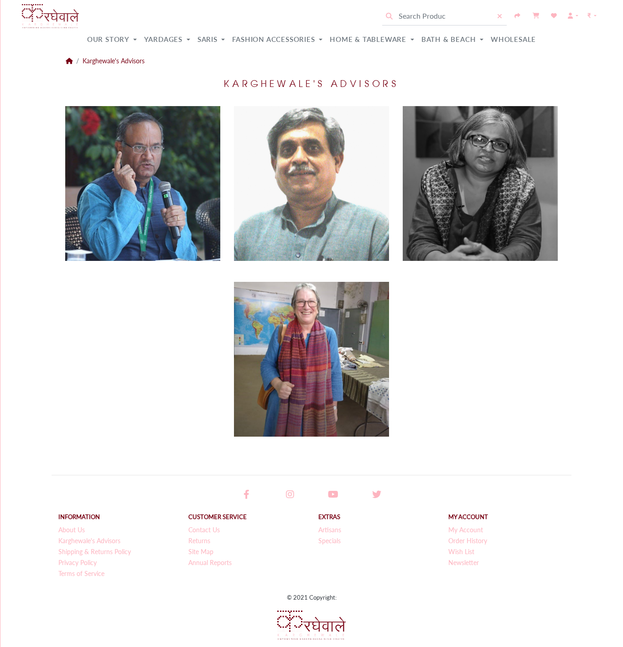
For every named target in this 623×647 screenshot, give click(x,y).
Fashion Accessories (274, 39)
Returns (199, 541)
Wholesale (513, 39)
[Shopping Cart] (536, 16)
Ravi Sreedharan (78, 221)
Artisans (329, 530)
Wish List (461, 551)
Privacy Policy (77, 562)
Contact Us (204, 530)
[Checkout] (518, 16)
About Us (71, 530)
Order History (467, 541)
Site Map (200, 551)
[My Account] (573, 16)
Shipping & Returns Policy (94, 551)
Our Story (109, 39)
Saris (208, 39)
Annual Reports (210, 562)
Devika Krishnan (415, 231)
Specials (329, 541)
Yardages (164, 39)
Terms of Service (81, 573)
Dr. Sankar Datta (247, 221)
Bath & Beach (449, 39)
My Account (465, 530)
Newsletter (463, 562)
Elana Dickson (242, 406)
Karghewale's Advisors (114, 61)
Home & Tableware (369, 39)
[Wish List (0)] (554, 16)
